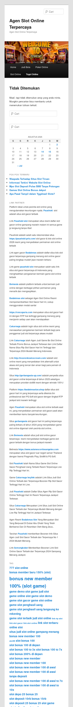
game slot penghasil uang (26, 605)
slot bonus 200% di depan (26, 654)
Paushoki (48, 210)
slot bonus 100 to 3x (22, 649)
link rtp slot (57, 618)
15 (50, 151)
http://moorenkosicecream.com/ (30, 358)
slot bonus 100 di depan (24, 645)
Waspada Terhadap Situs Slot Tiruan (29, 178)
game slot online (41, 600)
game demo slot (19, 591)
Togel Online (32, 74)
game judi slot (40, 591)
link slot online (30, 623)
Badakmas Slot (29, 519)
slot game (48, 703)
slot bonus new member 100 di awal (32, 667)
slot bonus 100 (25, 641)
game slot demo (41, 596)
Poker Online (41, 67)
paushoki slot (26, 266)
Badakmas (31, 252)
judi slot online (42, 618)
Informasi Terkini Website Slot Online (29, 182)
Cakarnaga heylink (25, 477)
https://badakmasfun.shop (31, 389)
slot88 (12, 641)
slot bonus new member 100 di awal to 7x (36, 681)
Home (13, 67)
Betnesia (13, 284)
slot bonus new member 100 (27, 663)
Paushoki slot (21, 220)
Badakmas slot (17, 298)
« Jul (19, 165)
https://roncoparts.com (20, 312)
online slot (16, 627)
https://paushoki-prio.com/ (22, 238)
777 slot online (18, 568)
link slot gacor (16, 623)
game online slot (20, 596)
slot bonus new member (24, 658)
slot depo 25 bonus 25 (23, 694)
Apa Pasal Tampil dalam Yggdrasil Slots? (32, 193)
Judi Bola (25, 67)
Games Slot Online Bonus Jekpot (27, 190)
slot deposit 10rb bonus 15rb (27, 699)
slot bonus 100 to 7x (49, 649)
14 (42, 151)
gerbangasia (21, 421)
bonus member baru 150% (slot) (30, 572)
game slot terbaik (20, 618)
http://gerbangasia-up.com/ (28, 375)
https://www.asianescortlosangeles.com (38, 449)
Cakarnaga (15, 326)
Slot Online (15, 74)
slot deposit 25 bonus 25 (25, 703)
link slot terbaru (48, 623)
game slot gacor (19, 600)
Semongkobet (21, 547)
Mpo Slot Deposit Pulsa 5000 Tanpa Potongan (34, 186)
